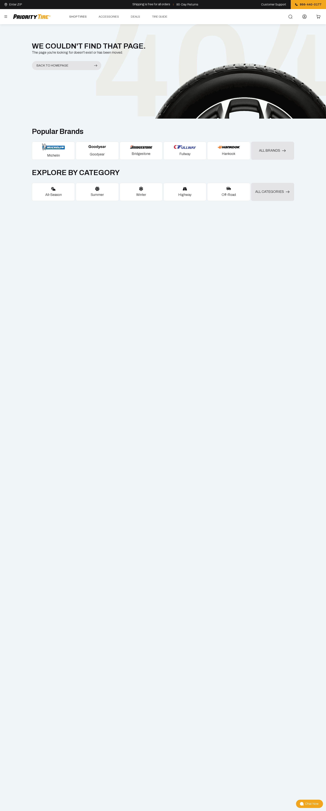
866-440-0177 (310, 4)
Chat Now (311, 803)
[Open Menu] (6, 16)
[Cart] (318, 16)
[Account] (304, 16)
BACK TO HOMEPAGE (52, 65)
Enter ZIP (15, 4)
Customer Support (273, 4)
